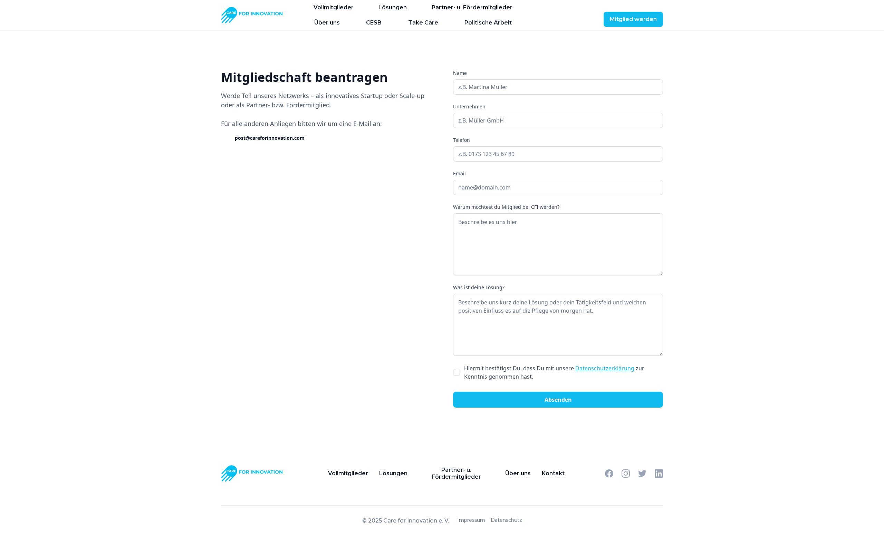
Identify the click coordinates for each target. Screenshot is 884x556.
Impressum (471, 520)
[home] (255, 15)
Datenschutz (506, 520)
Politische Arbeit (488, 22)
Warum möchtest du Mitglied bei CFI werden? (506, 207)
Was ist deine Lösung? (479, 287)
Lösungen (392, 7)
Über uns (327, 22)
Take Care (423, 22)
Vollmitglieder (334, 7)
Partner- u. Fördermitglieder (472, 7)
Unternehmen (469, 106)
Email (459, 173)
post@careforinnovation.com (270, 138)
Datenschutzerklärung (604, 368)
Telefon (461, 140)
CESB (374, 22)
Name (460, 73)
